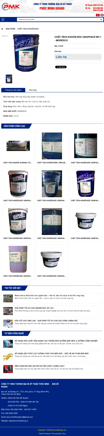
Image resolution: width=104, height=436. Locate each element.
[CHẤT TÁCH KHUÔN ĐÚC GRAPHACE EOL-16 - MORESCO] (18, 259)
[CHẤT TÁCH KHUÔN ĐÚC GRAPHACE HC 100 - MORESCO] (52, 183)
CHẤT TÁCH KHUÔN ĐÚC (28, 28)
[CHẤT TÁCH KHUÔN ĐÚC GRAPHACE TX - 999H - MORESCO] (85, 221)
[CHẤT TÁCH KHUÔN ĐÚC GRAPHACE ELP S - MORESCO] (52, 221)
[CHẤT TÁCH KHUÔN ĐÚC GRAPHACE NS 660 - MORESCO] (52, 259)
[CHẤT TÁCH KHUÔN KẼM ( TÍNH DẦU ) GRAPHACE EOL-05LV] (52, 145)
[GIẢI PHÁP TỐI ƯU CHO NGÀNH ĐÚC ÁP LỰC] (8, 310)
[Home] (52, 6)
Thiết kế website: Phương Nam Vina (52, 434)
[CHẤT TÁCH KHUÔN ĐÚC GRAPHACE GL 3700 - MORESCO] (18, 183)
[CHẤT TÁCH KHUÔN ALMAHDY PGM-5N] (18, 145)
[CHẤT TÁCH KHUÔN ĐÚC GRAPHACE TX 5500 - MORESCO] (85, 183)
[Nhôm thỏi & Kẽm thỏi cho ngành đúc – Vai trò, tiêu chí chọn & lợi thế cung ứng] (8, 298)
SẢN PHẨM (10, 28)
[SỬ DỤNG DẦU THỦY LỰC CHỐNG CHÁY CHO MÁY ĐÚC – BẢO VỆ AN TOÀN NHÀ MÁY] (8, 356)
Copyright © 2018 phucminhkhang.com (52, 430)
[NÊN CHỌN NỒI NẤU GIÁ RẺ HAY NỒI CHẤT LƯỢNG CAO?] (8, 368)
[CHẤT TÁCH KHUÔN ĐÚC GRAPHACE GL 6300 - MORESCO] (18, 221)
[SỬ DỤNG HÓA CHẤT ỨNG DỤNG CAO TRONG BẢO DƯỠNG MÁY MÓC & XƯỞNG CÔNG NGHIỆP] (8, 343)
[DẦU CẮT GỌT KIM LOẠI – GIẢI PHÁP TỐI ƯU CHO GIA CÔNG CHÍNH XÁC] (8, 323)
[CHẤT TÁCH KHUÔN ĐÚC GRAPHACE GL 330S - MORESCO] (85, 145)
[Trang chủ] (2, 28)
